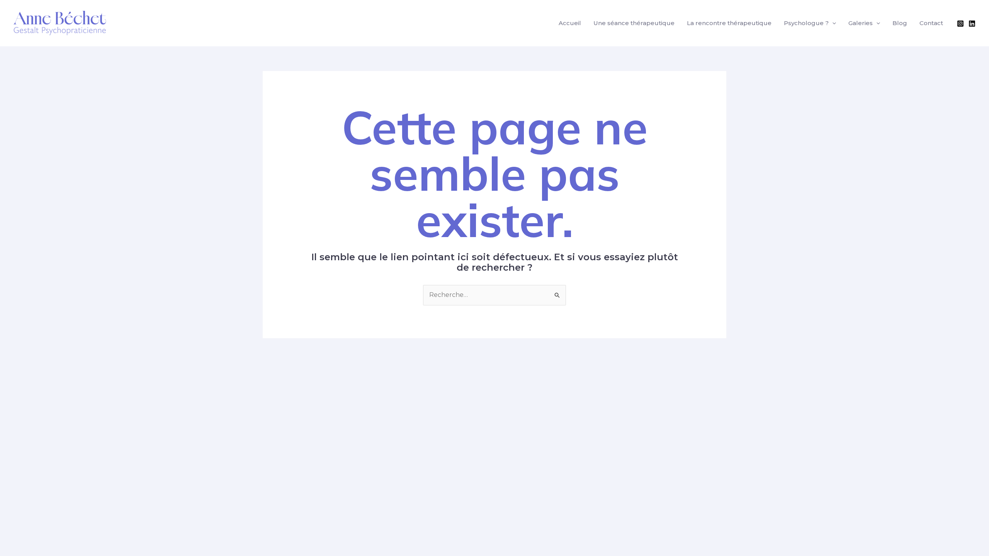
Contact (931, 23)
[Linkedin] (972, 23)
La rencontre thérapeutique (729, 23)
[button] (832, 23)
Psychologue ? (806, 23)
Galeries (860, 23)
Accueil (570, 23)
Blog (899, 23)
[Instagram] (960, 23)
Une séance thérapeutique (634, 23)
